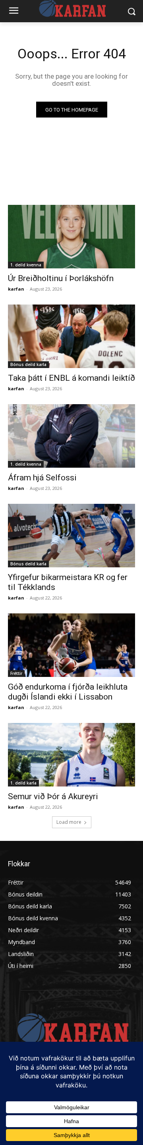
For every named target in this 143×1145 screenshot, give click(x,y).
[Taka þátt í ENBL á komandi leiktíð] (71, 336)
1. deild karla (23, 783)
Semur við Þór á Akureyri (53, 796)
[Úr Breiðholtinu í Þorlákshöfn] (71, 236)
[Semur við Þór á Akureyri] (71, 754)
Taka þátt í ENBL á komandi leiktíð (71, 378)
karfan (16, 289)
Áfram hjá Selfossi (42, 477)
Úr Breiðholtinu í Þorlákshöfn (61, 278)
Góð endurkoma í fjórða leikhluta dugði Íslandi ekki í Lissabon (68, 692)
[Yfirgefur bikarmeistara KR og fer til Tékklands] (71, 535)
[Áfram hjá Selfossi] (71, 436)
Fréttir (16, 673)
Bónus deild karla (28, 364)
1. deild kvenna (25, 265)
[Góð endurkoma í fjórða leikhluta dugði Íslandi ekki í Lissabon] (71, 645)
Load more (68, 822)
